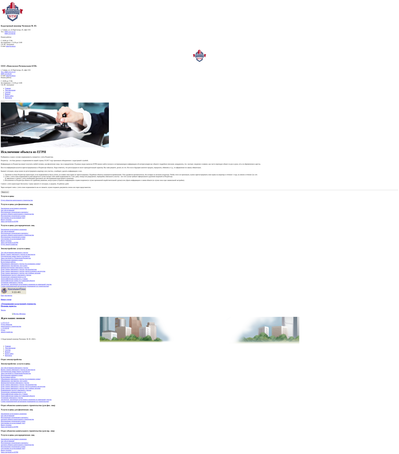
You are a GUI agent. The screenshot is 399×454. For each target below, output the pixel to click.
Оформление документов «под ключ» (14, 266)
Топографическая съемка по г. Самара (14, 279)
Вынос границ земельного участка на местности (18, 254)
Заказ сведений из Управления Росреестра (16, 258)
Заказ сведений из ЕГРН (9, 221)
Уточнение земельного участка (12, 282)
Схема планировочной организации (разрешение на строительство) (25, 286)
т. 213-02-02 (5, 328)
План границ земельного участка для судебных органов (20, 273)
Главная (8, 88)
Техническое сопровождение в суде (13, 277)
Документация (10, 90)
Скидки (7, 92)
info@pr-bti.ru (10, 46)
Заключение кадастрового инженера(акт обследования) (14, 209)
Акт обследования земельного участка (14, 252)
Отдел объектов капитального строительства (11, 325)
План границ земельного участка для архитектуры (19, 269)
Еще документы (6, 295)
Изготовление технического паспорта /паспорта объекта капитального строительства (17, 213)
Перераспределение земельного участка (15, 267)
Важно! (7, 94)
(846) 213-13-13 (10, 32)
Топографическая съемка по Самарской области (18, 280)
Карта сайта (9, 96)
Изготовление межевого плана (12, 260)
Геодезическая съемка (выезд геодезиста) (15, 256)
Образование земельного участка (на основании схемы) (20, 264)
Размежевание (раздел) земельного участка (16, 275)
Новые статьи (6, 299)
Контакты (8, 98)
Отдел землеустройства (7, 331)
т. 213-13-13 (5, 322)
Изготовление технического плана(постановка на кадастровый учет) (13, 217)
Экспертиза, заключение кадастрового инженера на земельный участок (26, 284)
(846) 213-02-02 (10, 33)
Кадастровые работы (8, 262)
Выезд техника (6, 219)
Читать (3, 310)
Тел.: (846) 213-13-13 (8, 72)
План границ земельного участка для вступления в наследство (23, 271)
